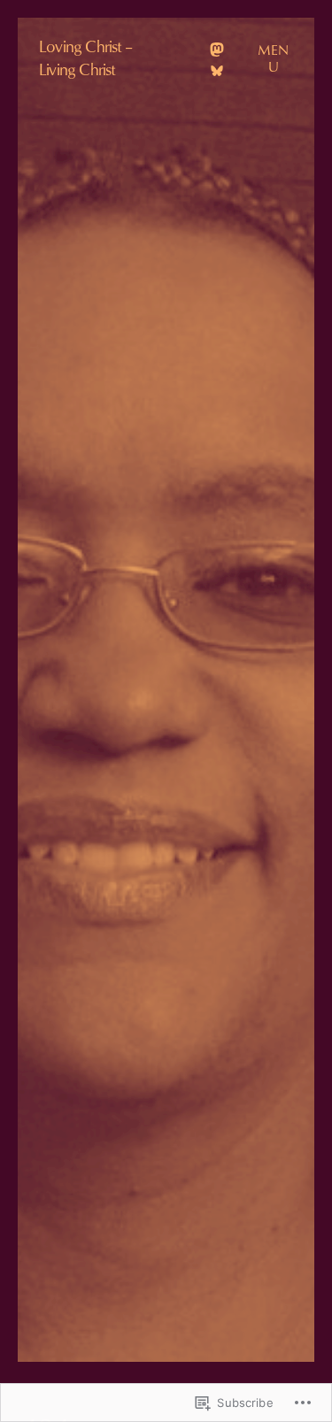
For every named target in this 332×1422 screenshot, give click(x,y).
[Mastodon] (217, 49)
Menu (273, 58)
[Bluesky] (217, 71)
